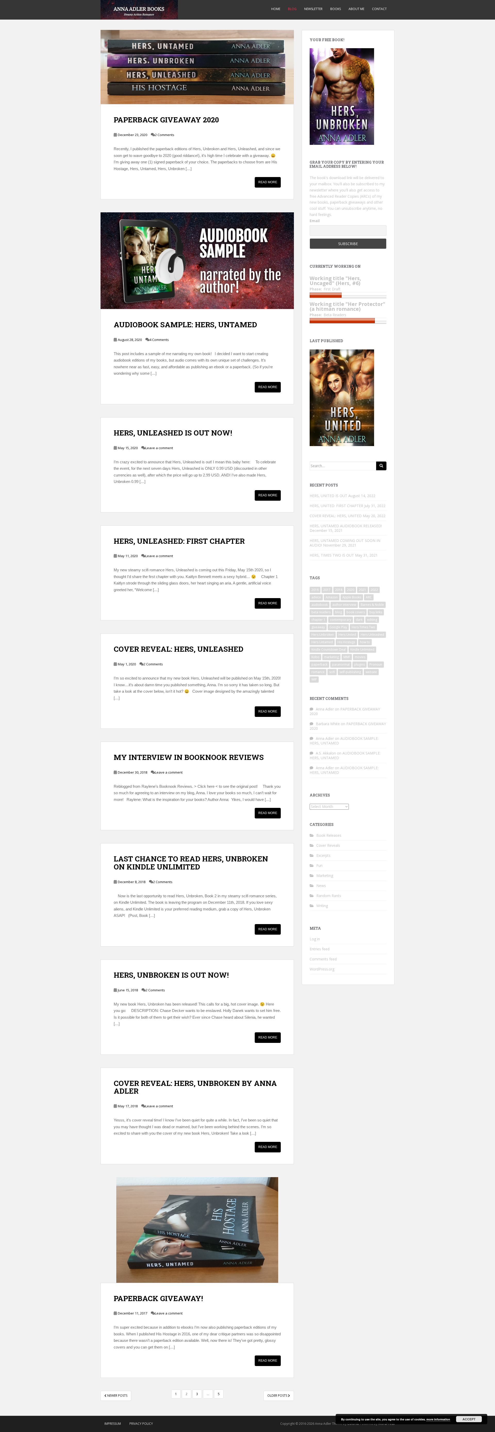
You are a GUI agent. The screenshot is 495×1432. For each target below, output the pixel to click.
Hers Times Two (363, 627)
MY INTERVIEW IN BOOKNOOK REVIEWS (189, 757)
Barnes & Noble (372, 604)
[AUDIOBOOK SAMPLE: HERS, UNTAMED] (197, 260)
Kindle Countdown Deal (328, 649)
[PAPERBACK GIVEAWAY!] (197, 1230)
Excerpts (323, 855)
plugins (359, 664)
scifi (332, 672)
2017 (327, 590)
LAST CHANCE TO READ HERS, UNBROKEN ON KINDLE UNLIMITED (191, 863)
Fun (319, 865)
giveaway (318, 627)
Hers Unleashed (372, 634)
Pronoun (375, 664)
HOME (275, 9)
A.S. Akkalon (326, 753)
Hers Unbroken (322, 634)
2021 (362, 590)
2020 (350, 590)
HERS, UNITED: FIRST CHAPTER (336, 505)
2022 (374, 590)
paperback (319, 664)
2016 (315, 590)
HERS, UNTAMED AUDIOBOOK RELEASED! (346, 525)
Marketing (324, 875)
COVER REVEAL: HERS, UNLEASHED (178, 649)
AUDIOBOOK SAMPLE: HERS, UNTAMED (185, 324)
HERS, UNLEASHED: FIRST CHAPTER (179, 541)
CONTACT (379, 9)
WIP (314, 679)
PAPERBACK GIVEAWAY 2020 (166, 119)
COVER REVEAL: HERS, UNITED (336, 515)
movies (360, 657)
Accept (469, 1419)
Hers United (347, 634)
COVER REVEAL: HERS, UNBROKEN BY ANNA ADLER (195, 1087)
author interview (344, 604)
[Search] (381, 466)
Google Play (338, 627)
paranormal (341, 664)
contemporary (340, 619)
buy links (375, 612)
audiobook (319, 604)
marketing (331, 657)
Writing (322, 905)
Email (315, 220)
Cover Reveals (328, 845)
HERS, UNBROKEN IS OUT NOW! (171, 975)
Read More (267, 182)
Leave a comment (159, 448)
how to (365, 642)
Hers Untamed (322, 642)
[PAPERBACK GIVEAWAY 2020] (197, 67)
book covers (355, 612)
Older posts (277, 1395)
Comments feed (323, 959)
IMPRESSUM (112, 1423)
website (371, 672)
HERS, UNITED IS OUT (328, 495)
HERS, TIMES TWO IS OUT (332, 555)
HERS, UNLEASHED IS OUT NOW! (173, 433)
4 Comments (159, 339)
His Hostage (346, 642)
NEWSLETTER (313, 9)
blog (338, 612)
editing (372, 619)
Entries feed (319, 949)
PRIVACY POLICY (141, 1423)
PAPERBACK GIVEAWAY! (158, 1298)
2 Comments (164, 134)
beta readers (321, 612)
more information (438, 1419)
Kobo (315, 657)
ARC (369, 597)
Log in (315, 938)
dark (359, 619)
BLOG (292, 9)
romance (318, 672)
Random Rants (328, 895)
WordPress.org (322, 969)
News (321, 885)
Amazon (332, 597)
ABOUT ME (356, 9)
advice (316, 597)
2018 (338, 590)
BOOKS (335, 9)
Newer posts (116, 1395)
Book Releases (328, 835)
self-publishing (350, 672)
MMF (346, 657)
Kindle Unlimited (362, 649)
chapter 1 (318, 619)
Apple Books (351, 597)
